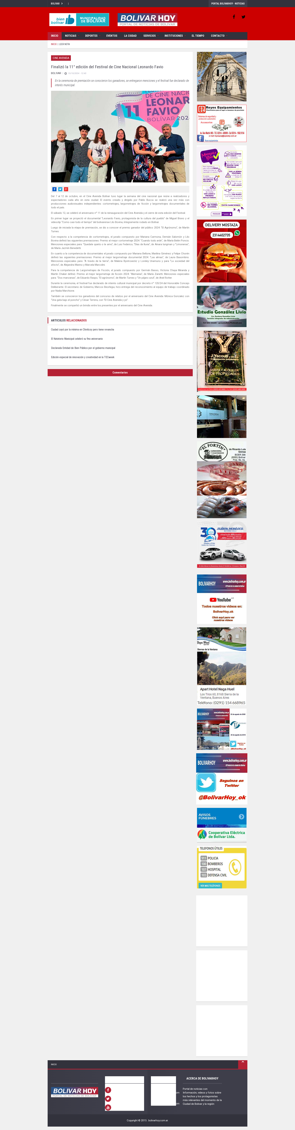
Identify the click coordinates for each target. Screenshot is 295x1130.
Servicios (149, 35)
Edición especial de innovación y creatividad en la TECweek (82, 357)
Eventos (111, 35)
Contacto (217, 35)
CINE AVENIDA (61, 58)
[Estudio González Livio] (221, 306)
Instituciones (174, 35)
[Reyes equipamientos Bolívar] (221, 123)
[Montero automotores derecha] (221, 546)
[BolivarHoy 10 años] (221, 729)
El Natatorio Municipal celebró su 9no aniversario (77, 338)
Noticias (70, 35)
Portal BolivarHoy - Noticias (228, 3)
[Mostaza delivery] (221, 251)
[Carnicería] (221, 479)
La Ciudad (130, 35)
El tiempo (198, 35)
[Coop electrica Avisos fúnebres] (221, 825)
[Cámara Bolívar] (221, 416)
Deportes (91, 35)
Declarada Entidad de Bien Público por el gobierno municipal (83, 348)
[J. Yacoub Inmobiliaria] (221, 361)
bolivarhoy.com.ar (158, 1120)
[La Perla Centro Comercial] (221, 76)
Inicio (54, 35)
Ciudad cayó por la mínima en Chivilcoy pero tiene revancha (82, 329)
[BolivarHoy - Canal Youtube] (221, 599)
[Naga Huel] (221, 666)
